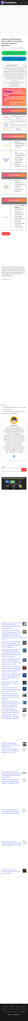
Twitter (24, 1006)
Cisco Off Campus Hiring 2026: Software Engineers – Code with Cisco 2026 (10, 683)
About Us (4, 1009)
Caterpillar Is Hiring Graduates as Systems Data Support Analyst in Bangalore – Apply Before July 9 (10, 781)
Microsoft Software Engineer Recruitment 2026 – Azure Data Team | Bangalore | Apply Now (10, 716)
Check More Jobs (6, 279)
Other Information (14, 84)
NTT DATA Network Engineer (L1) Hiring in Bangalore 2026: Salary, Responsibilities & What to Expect (10, 811)
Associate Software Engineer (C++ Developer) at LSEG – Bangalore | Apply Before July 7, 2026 (10, 750)
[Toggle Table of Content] (24, 65)
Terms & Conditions (21, 1009)
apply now (6, 234)
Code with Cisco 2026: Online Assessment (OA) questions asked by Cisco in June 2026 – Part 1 (11, 689)
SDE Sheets (22, 1011)
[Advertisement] (14, 20)
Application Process (15, 86)
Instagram (5, 1006)
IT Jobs (5, 405)
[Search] (23, 470)
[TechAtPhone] (9, 2)
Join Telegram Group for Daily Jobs (14, 59)
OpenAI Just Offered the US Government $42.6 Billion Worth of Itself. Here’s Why (11, 871)
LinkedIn (11, 1006)
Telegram (17, 1006)
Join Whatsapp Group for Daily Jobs (14, 53)
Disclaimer (15, 1011)
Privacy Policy (6, 1011)
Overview (14, 80)
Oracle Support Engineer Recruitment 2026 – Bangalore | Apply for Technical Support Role (10, 710)
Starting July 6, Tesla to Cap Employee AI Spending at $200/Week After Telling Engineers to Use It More (11, 843)
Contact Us (11, 1009)
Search (3, 467)
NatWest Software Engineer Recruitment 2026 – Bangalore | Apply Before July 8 (10, 744)
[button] (21, 2)
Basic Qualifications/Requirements (15, 82)
